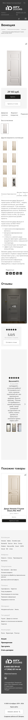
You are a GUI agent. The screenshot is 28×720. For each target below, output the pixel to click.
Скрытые (4, 624)
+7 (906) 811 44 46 (12, 669)
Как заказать (5, 570)
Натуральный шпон (7, 609)
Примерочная (6, 643)
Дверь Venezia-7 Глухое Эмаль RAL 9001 (14, 510)
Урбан (9, 541)
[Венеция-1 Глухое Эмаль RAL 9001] (14, 146)
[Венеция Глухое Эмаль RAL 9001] (4, 146)
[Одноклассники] (10, 273)
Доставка (14, 570)
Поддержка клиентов (8, 599)
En (24, 3)
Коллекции (5, 537)
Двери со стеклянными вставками (11, 621)
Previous (3, 404)
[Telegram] (14, 273)
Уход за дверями (6, 591)
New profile (10, 546)
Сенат (17, 546)
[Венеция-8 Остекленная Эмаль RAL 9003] (14, 182)
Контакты (4, 560)
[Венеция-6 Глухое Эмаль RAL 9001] (4, 182)
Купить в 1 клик (13, 104)
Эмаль (17, 609)
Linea (11, 549)
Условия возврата (6, 572)
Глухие (3, 618)
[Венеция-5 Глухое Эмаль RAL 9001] (4, 129)
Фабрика (4, 555)
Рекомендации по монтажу (9, 594)
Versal (3, 549)
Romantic (4, 543)
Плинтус (17, 633)
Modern (3, 546)
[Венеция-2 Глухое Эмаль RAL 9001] (14, 170)
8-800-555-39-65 (12, 667)
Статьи (10, 558)
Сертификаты (5, 589)
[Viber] (17, 273)
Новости (3, 558)
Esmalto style (16, 541)
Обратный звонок (10, 673)
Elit (7, 549)
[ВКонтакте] (7, 273)
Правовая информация (8, 597)
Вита (15, 543)
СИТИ (22, 546)
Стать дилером (7, 650)
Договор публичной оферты (10, 579)
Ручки (3, 633)
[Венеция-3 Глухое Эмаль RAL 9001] (4, 158)
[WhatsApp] (21, 273)
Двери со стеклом (12, 618)
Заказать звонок (13, 712)
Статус (20, 543)
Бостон (10, 543)
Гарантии (14, 589)
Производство (17, 558)
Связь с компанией (5, 14)
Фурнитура (9, 633)
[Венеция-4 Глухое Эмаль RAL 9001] (4, 170)
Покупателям (6, 566)
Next (25, 404)
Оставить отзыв (11, 342)
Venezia (3, 541)
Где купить (5, 646)
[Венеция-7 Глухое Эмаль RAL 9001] (14, 158)
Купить (12, 97)
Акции (3, 639)
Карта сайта (14, 707)
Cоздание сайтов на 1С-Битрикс (14, 716)
